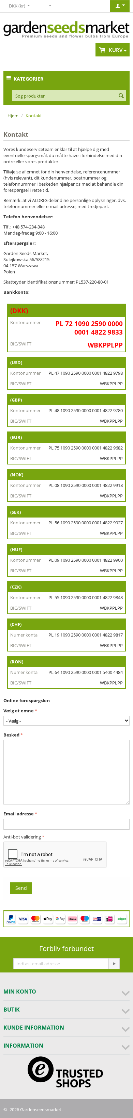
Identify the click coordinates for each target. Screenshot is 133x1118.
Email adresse (18, 814)
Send (21, 888)
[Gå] (113, 964)
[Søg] (121, 96)
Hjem (13, 116)
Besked (11, 735)
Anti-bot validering (22, 837)
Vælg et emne (18, 711)
